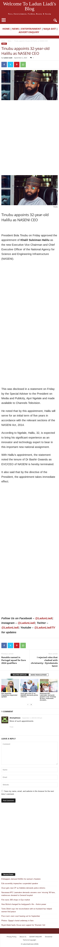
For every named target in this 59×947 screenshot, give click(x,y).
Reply (11, 727)
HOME (6, 28)
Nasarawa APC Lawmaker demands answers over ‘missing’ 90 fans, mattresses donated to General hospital (28, 893)
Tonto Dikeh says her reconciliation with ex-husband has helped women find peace (26, 910)
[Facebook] (4, 64)
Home (3, 41)
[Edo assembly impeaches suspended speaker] (10, 685)
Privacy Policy (11, 937)
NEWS (15, 28)
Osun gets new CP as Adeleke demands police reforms (29, 695)
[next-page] (31, 704)
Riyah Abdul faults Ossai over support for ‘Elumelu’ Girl (23, 925)
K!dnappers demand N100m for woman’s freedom (21, 879)
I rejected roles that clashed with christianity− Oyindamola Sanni (44, 661)
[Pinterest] (16, 64)
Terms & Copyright (29, 940)
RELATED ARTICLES (19, 675)
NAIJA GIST (49, 28)
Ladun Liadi (8, 58)
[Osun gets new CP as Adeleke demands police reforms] (29, 685)
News (10, 41)
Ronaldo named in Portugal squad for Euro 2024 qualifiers (13, 660)
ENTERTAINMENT (31, 28)
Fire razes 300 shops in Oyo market (15, 900)
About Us (23, 937)
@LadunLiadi (43, 618)
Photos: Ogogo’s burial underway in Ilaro (17, 921)
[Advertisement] (29, 120)
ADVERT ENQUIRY (29, 32)
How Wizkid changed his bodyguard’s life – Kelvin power (23, 904)
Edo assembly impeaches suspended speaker (9, 695)
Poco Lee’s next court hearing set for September (20, 916)
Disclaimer (48, 937)
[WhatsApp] (23, 64)
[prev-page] (27, 704)
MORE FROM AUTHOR (39, 675)
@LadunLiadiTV (44, 627)
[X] (10, 64)
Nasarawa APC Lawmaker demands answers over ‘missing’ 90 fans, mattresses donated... (48, 696)
